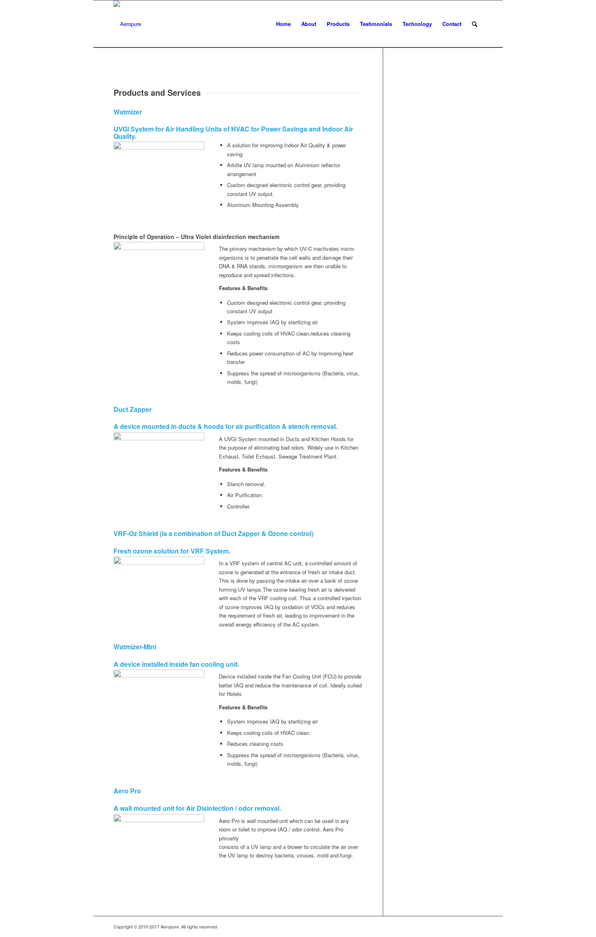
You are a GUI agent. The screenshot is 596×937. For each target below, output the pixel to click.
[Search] (474, 23)
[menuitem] (283, 23)
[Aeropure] (127, 23)
